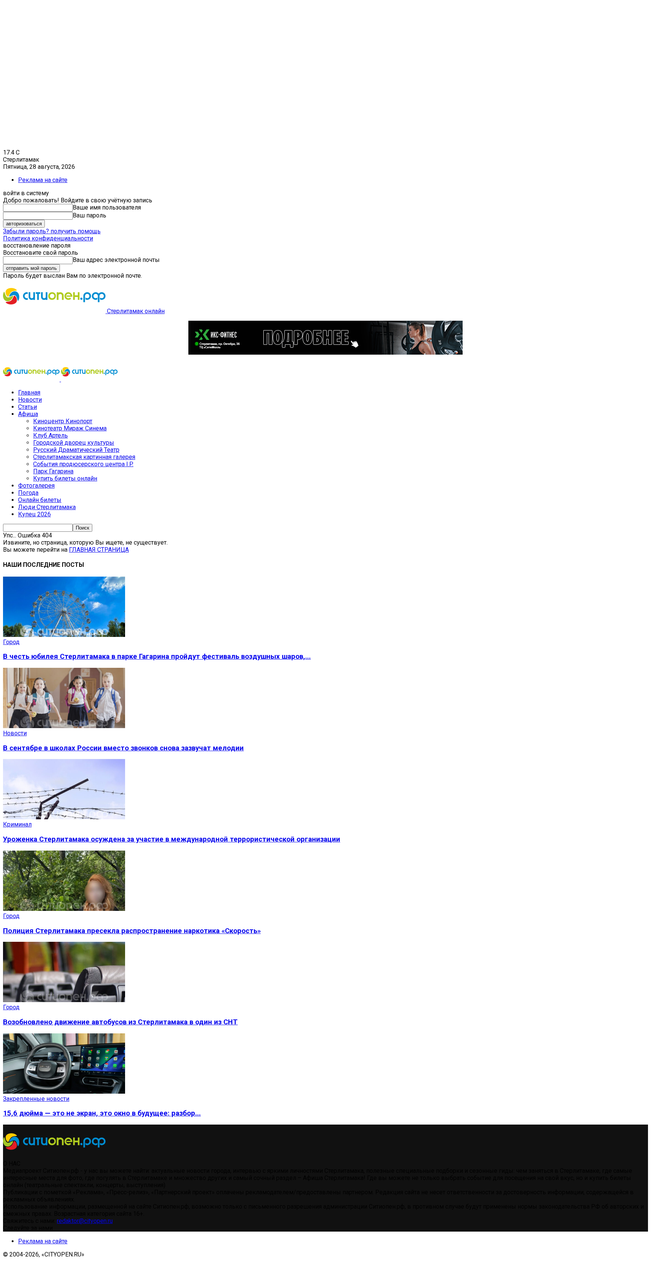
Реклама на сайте (42, 180)
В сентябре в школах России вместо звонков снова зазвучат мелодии (123, 748)
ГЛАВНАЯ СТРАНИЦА (99, 549)
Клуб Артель (50, 435)
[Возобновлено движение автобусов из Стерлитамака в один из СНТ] (64, 1000)
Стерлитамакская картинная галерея (84, 457)
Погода (28, 492)
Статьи (27, 406)
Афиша (28, 414)
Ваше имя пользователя (107, 207)
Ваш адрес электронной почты (116, 259)
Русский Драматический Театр (76, 449)
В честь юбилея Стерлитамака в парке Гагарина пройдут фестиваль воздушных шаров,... (157, 656)
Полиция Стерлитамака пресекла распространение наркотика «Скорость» (132, 931)
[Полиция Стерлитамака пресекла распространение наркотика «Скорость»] (64, 908)
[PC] (325, 352)
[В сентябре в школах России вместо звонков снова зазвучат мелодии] (64, 726)
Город (11, 642)
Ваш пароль (89, 215)
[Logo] (32, 379)
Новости (30, 399)
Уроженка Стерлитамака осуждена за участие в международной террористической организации (171, 839)
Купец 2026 (34, 514)
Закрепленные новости (36, 1098)
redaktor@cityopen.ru (85, 1220)
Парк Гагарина (53, 471)
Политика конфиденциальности (48, 238)
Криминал (17, 824)
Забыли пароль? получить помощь (52, 231)
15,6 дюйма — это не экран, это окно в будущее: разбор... (102, 1113)
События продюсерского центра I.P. (83, 464)
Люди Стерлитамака (47, 507)
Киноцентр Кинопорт (62, 421)
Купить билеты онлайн (65, 478)
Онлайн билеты (39, 499)
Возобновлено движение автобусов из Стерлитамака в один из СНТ (120, 1022)
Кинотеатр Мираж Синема (70, 428)
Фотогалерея (36, 485)
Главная (29, 392)
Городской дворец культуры (73, 442)
